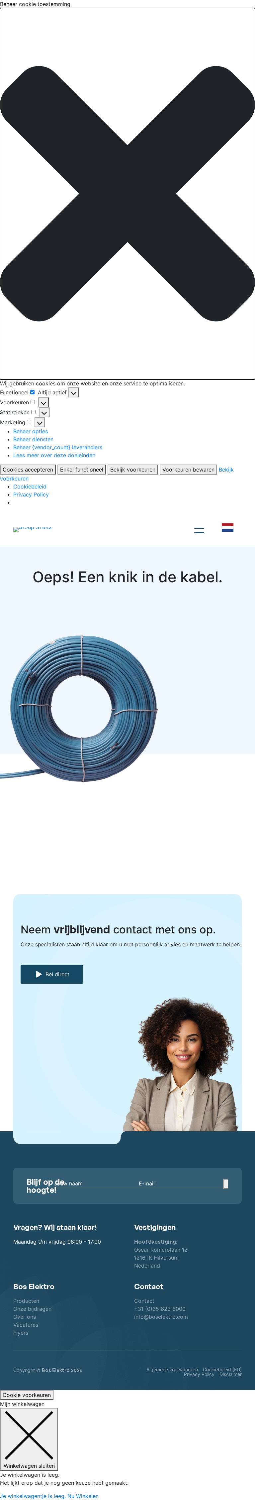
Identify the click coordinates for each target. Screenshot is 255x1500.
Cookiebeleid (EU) (222, 1369)
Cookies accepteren (28, 469)
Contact (144, 1300)
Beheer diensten (33, 439)
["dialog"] (127, 1450)
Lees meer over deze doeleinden (54, 455)
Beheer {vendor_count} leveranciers (57, 447)
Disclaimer (230, 1374)
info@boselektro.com (161, 1316)
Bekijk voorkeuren (132, 469)
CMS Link (149, 798)
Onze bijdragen (32, 1308)
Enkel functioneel (81, 469)
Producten (26, 1300)
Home (24, 798)
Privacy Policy (31, 494)
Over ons (24, 1316)
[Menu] (199, 529)
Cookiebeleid (29, 486)
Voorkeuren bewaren (188, 469)
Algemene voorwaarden (172, 1369)
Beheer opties (30, 431)
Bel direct (57, 974)
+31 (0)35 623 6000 (160, 1308)
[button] (127, 193)
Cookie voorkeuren (27, 1395)
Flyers (20, 1332)
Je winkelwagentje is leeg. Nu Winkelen (49, 1496)
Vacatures (25, 1324)
